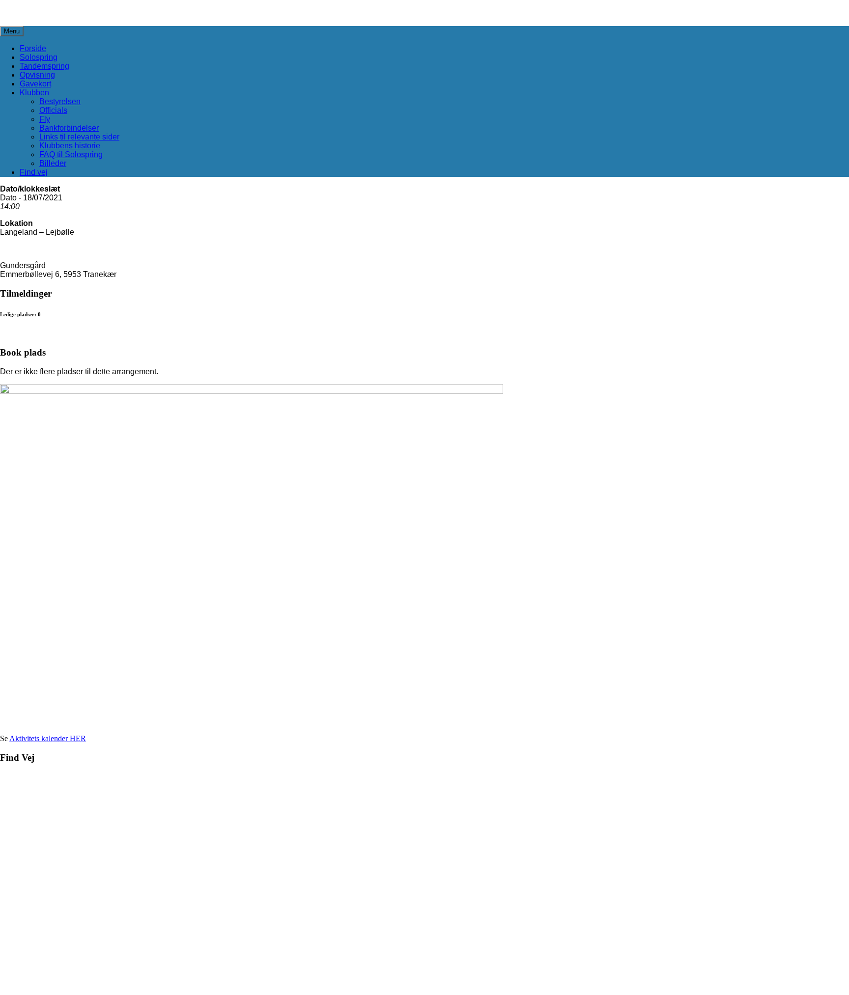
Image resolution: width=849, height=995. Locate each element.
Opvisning (37, 75)
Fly (44, 119)
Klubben (34, 92)
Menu (12, 31)
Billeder (52, 163)
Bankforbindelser (69, 128)
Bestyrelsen (60, 101)
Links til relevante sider (79, 137)
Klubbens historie (69, 145)
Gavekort (35, 84)
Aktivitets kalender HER (47, 738)
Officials (53, 110)
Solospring (38, 57)
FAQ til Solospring (71, 154)
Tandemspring (44, 66)
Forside (33, 48)
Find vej (34, 172)
